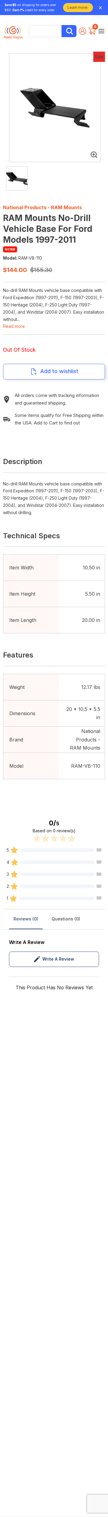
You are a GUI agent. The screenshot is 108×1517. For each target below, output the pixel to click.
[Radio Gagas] (13, 30)
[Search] (69, 31)
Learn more (78, 7)
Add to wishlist (59, 371)
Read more (14, 326)
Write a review (58, 959)
